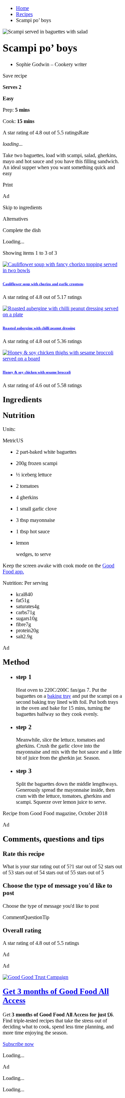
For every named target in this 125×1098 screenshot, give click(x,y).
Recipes (24, 14)
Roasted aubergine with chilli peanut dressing (39, 328)
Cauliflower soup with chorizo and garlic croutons (43, 284)
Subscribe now (18, 1044)
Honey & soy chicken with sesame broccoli (37, 372)
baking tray (59, 696)
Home (22, 8)
